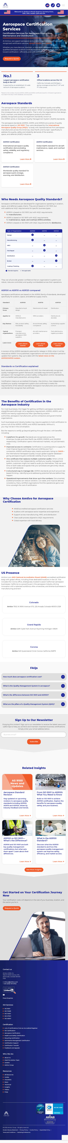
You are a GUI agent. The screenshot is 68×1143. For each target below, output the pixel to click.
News (6, 1082)
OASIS (60, 451)
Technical (8, 1084)
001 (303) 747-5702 (10, 984)
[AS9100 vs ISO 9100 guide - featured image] (17, 828)
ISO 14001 (8, 1013)
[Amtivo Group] (18, 1113)
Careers (7, 1062)
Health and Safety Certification (15, 1035)
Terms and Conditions (9, 1132)
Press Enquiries (8, 998)
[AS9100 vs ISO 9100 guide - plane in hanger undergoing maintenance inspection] (51, 782)
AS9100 (32, 43)
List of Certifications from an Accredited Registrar (21, 1028)
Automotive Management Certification (17, 1040)
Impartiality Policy (45, 1130)
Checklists (8, 1079)
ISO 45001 (8, 1018)
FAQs (6, 1092)
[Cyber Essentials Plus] (40, 1109)
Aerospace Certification (12, 1033)
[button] (34, 677)
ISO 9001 (21, 125)
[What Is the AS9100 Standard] (51, 828)
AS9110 (39, 43)
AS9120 (49, 43)
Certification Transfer (12, 1045)
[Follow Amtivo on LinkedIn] (9, 990)
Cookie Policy (34, 1130)
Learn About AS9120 (58, 344)
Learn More (25, 816)
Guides (7, 1077)
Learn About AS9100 (22, 344)
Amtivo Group (9, 1065)
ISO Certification (10, 1030)
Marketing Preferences (23, 1132)
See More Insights (33, 870)
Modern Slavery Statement (10, 1130)
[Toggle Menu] (63, 5)
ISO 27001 (8, 1016)
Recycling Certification (12, 1038)
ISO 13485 (8, 1011)
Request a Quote (12, 59)
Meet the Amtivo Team (12, 1060)
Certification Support (11, 1043)
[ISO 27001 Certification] (54, 1108)
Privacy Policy (24, 1130)
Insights (7, 1087)
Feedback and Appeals (12, 1048)
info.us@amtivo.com (11, 982)
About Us (8, 1057)
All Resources (9, 1075)
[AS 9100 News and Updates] (17, 782)
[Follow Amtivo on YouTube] (4, 995)
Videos (7, 1089)
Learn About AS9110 (40, 344)
